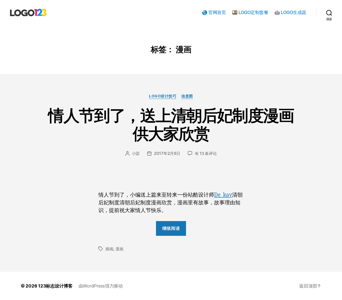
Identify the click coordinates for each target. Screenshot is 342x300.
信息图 (187, 96)
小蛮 (136, 153)
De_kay (223, 195)
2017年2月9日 (167, 153)
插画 (109, 248)
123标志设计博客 (55, 286)
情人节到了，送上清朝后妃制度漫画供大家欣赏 (171, 124)
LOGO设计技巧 (162, 96)
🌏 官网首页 (214, 12)
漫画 (119, 248)
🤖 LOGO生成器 (290, 12)
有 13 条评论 (206, 153)
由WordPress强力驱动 (101, 286)
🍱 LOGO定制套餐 (250, 12)
